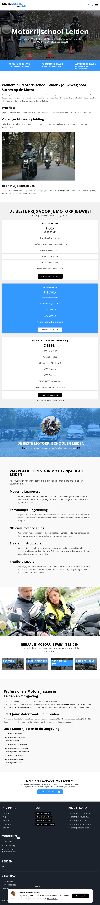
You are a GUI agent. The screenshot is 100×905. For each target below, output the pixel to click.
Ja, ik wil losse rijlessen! (50, 276)
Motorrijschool (9, 885)
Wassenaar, (65, 704)
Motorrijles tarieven (43, 813)
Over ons (6, 813)
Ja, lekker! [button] (80, 896)
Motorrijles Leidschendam (80, 828)
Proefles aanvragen (48, 792)
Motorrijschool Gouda (79, 821)
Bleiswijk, (26, 707)
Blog (38, 887)
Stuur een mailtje (10, 852)
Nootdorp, (8, 707)
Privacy (6, 821)
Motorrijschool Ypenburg (80, 824)
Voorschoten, (75, 704)
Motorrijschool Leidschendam (17, 748)
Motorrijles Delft (12, 741)
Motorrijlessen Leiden (43, 821)
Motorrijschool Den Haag (15, 737)
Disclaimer (7, 824)
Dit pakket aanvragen (50, 330)
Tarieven (6, 889)
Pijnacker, (16, 707)
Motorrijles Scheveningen (80, 813)
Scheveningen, (86, 704)
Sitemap (6, 828)
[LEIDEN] (11, 840)
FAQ (4, 817)
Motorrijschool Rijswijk (14, 759)
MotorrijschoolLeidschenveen (17, 752)
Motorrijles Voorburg (14, 755)
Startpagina (8, 881)
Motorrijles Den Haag (13, 734)
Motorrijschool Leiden (14, 763)
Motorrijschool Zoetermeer (16, 745)
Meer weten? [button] (52, 899)
